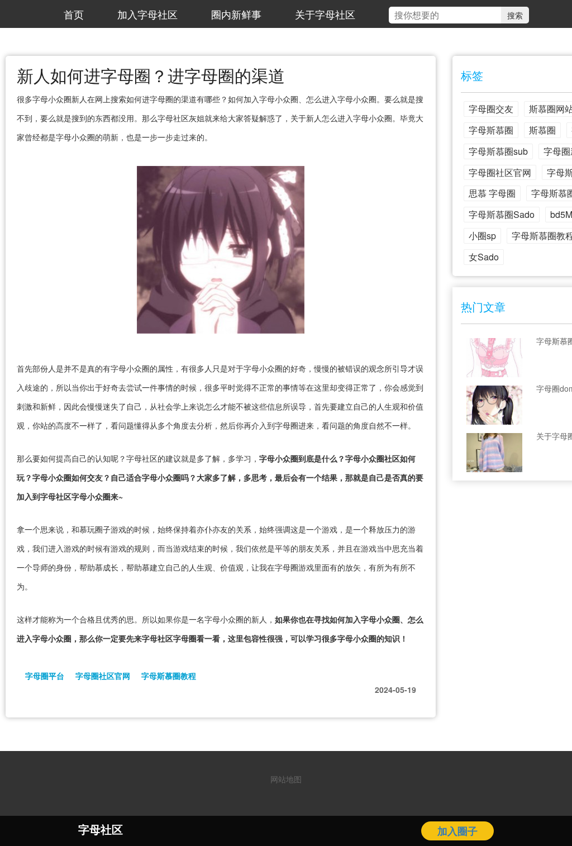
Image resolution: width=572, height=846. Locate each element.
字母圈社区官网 (102, 675)
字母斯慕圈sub (498, 151)
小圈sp (482, 235)
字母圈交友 (491, 108)
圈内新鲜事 (236, 14)
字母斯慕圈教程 (168, 675)
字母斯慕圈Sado (502, 214)
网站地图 (286, 779)
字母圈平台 (44, 675)
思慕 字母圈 (492, 193)
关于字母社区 (325, 14)
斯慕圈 (542, 129)
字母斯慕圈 (491, 129)
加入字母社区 (147, 14)
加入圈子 (457, 831)
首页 (74, 14)
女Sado (484, 256)
